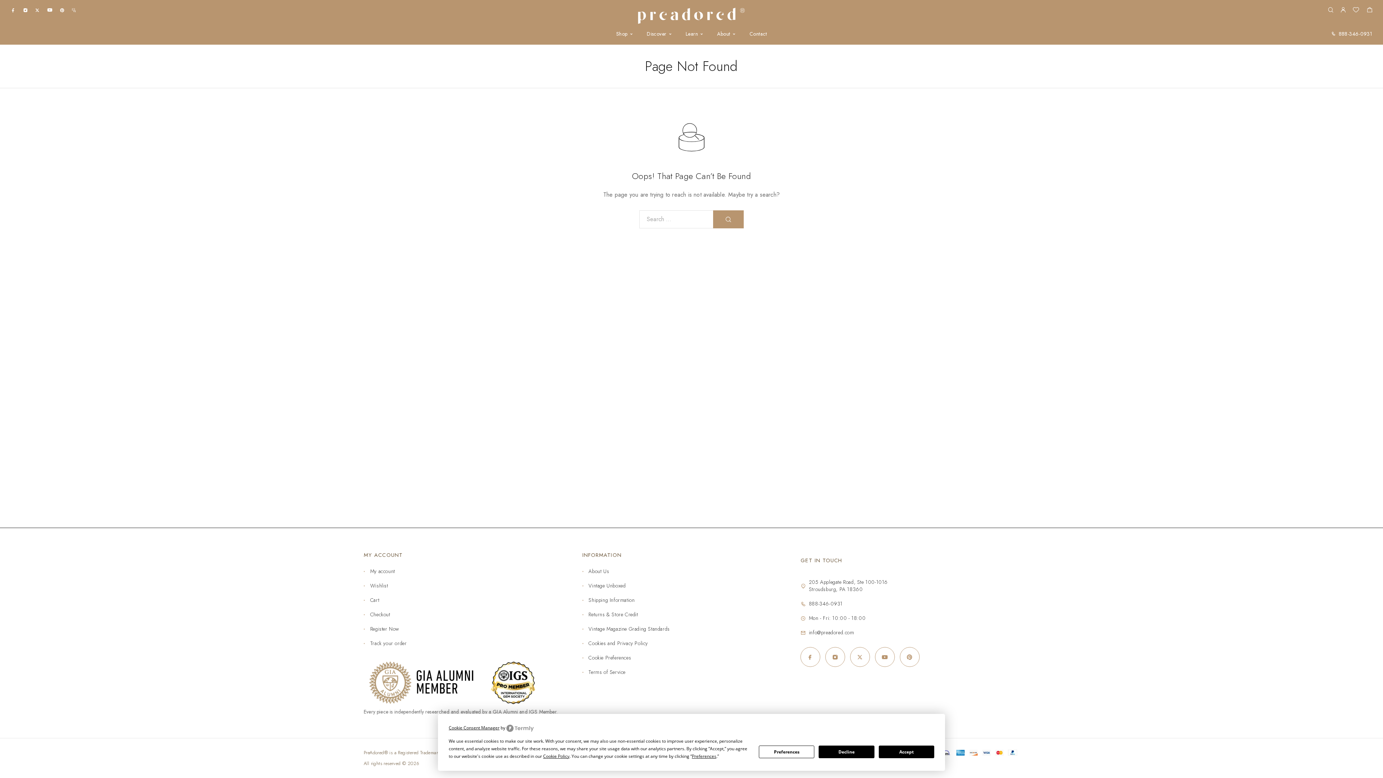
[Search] (1330, 10)
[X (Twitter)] (37, 10)
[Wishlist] (1356, 11)
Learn (692, 34)
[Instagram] (25, 10)
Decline (846, 752)
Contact (758, 34)
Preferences (787, 752)
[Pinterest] (62, 10)
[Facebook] (13, 10)
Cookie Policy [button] (556, 756)
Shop (622, 34)
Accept (906, 752)
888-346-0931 (1355, 33)
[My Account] (1343, 10)
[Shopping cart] (1369, 11)
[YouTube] (49, 10)
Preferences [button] (704, 756)
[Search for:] (676, 219)
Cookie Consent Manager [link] (474, 728)
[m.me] (74, 10)
